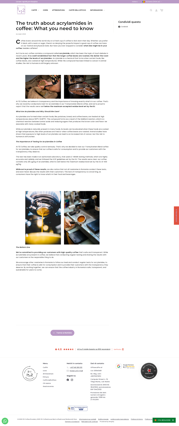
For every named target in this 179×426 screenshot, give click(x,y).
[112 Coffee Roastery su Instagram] (72, 380)
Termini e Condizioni (72, 422)
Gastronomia (48, 386)
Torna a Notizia (64, 332)
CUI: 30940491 (96, 371)
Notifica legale (103, 419)
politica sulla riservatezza (120, 419)
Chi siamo (47, 383)
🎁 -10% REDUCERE (162, 420)
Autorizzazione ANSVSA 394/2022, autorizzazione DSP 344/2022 (101, 387)
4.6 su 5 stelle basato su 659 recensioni (93, 349)
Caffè (34, 10)
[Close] (173, 420)
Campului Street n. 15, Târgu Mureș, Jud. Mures (100, 380)
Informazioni (96, 10)
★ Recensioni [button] (176, 215)
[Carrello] (161, 10)
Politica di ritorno (137, 419)
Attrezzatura (58, 10)
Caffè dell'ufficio (77, 10)
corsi (45, 10)
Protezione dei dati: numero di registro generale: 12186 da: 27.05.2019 (98, 396)
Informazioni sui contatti (87, 419)
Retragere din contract (90, 422)
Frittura (46, 377)
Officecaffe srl (96, 367)
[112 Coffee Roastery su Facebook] (68, 380)
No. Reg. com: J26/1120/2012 (96, 375)
